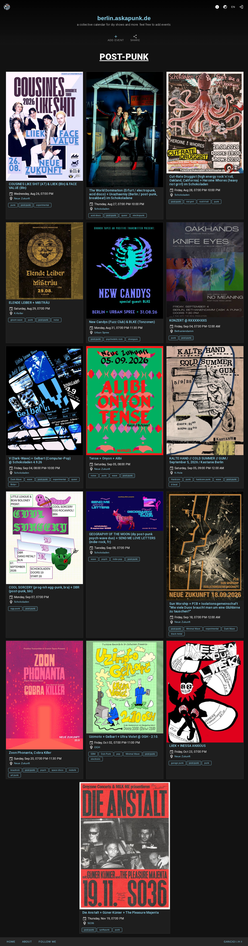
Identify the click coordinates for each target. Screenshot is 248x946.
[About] (217, 7)
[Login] (241, 7)
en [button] (233, 6)
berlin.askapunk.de (124, 18)
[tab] (116, 38)
